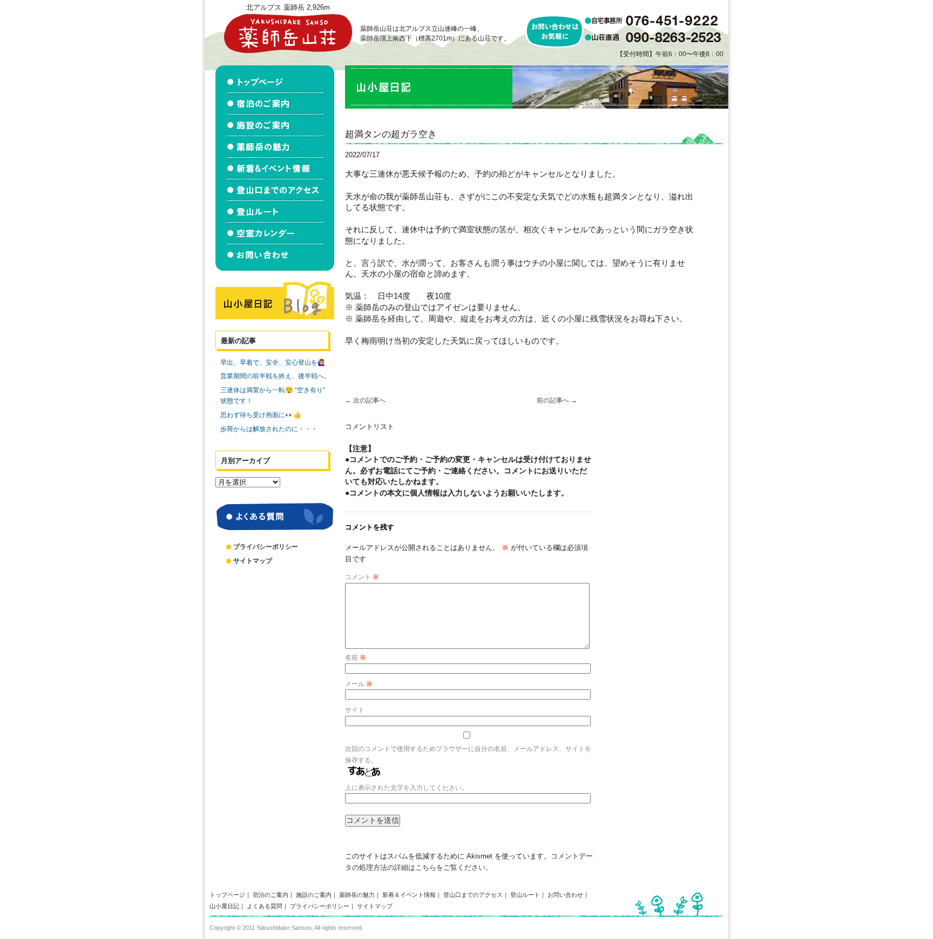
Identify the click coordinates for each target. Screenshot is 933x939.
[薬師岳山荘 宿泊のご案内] (274, 104)
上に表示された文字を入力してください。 (406, 788)
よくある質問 (264, 906)
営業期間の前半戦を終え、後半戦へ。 (275, 376)
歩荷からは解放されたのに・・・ (268, 429)
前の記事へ (557, 400)
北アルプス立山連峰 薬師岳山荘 (288, 33)
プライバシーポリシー (265, 547)
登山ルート (525, 894)
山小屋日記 (224, 906)
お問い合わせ (565, 894)
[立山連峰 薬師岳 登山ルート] (274, 212)
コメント (362, 577)
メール (359, 684)
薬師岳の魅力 (357, 894)
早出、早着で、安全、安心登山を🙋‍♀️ (273, 362)
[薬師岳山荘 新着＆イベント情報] (274, 168)
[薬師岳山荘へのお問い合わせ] (274, 257)
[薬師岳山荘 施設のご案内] (274, 125)
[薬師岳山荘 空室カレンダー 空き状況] (274, 233)
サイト (354, 710)
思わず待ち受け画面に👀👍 (260, 415)
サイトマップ (252, 561)
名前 (355, 657)
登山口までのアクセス (473, 894)
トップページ (227, 894)
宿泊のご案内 (270, 894)
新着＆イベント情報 (409, 894)
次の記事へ (365, 400)
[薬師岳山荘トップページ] (274, 79)
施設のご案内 (314, 894)
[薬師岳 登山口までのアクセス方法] (274, 190)
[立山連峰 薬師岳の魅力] (274, 147)
